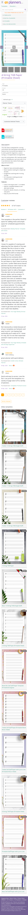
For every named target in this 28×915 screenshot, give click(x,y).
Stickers (7, 21)
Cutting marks (5, 92)
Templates (4, 6)
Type (3, 83)
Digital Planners (9, 18)
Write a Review (6, 401)
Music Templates (23, 6)
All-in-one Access (10, 24)
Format (3, 88)
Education (12, 6)
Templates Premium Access (18, 385)
